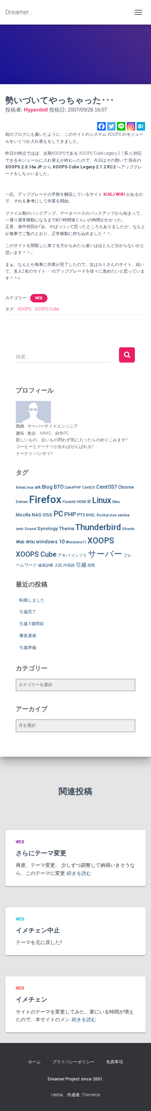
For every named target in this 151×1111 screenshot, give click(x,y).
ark (38, 487)
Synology (47, 528)
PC (58, 513)
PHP (70, 514)
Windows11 (76, 542)
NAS (36, 514)
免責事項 (114, 1061)
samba (124, 515)
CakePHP (73, 487)
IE (89, 501)
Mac (116, 502)
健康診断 (45, 565)
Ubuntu (128, 529)
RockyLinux (107, 515)
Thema (66, 528)
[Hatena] (141, 126)
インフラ (79, 555)
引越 (81, 565)
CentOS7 (106, 487)
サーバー (105, 554)
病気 (91, 565)
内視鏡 (69, 565)
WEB (38, 298)
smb (20, 529)
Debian (22, 502)
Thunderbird (98, 527)
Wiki (30, 541)
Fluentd (69, 502)
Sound (30, 529)
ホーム (34, 1061)
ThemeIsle (91, 1094)
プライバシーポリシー (73, 1061)
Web (20, 541)
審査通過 (27, 635)
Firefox (45, 500)
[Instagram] (131, 126)
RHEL (91, 515)
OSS (47, 514)
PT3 (81, 514)
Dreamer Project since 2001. (76, 1079)
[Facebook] (101, 126)
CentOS (88, 487)
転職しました (32, 600)
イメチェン (31, 999)
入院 (58, 565)
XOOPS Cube (47, 309)
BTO (59, 487)
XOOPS (24, 309)
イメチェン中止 (38, 930)
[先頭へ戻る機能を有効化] (137, 1097)
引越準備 (27, 647)
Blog (47, 487)
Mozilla (23, 514)
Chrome (126, 487)
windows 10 (50, 541)
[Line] (121, 126)
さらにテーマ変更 (41, 853)
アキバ (64, 555)
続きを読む (79, 873)
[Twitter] (111, 126)
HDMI (81, 502)
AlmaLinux (25, 487)
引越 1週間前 (31, 623)
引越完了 (27, 611)
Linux (101, 500)
